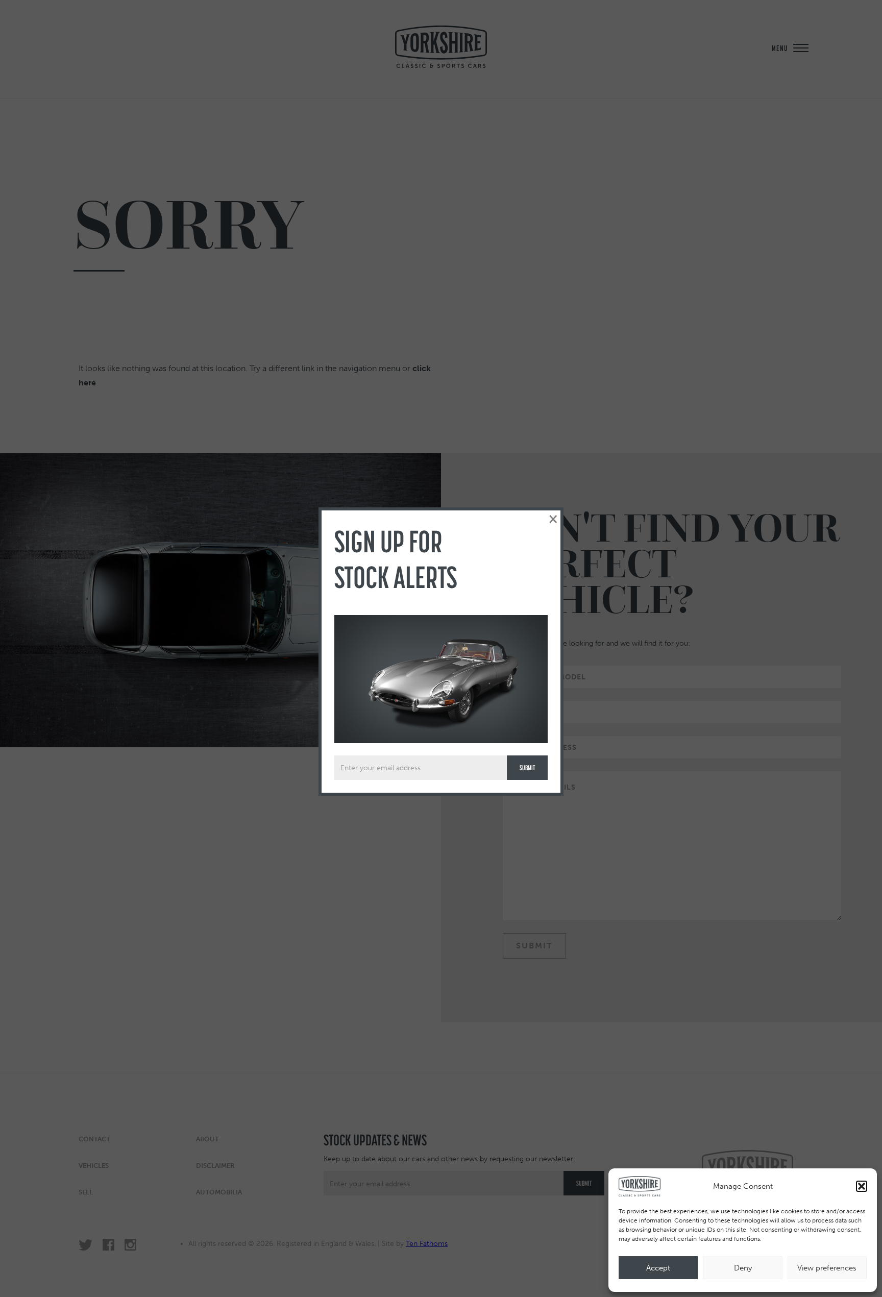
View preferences (826, 1267)
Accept (658, 1267)
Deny (743, 1267)
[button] (861, 1186)
